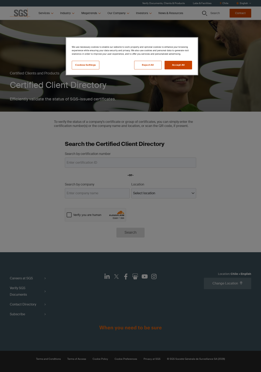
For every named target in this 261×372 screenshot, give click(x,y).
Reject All (148, 65)
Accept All (178, 65)
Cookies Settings (85, 65)
